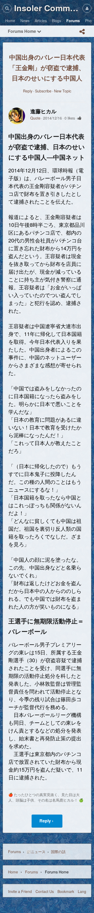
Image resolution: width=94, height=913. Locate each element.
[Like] (79, 118)
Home (13, 871)
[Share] (82, 31)
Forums (14, 851)
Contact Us (45, 891)
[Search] (7, 8)
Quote (35, 118)
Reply (27, 90)
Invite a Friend (20, 891)
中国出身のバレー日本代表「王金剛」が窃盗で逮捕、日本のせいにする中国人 (47, 67)
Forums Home (22, 31)
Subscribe (43, 90)
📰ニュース (35, 851)
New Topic (62, 90)
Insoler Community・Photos (47, 8)
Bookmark (65, 891)
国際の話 (58, 851)
